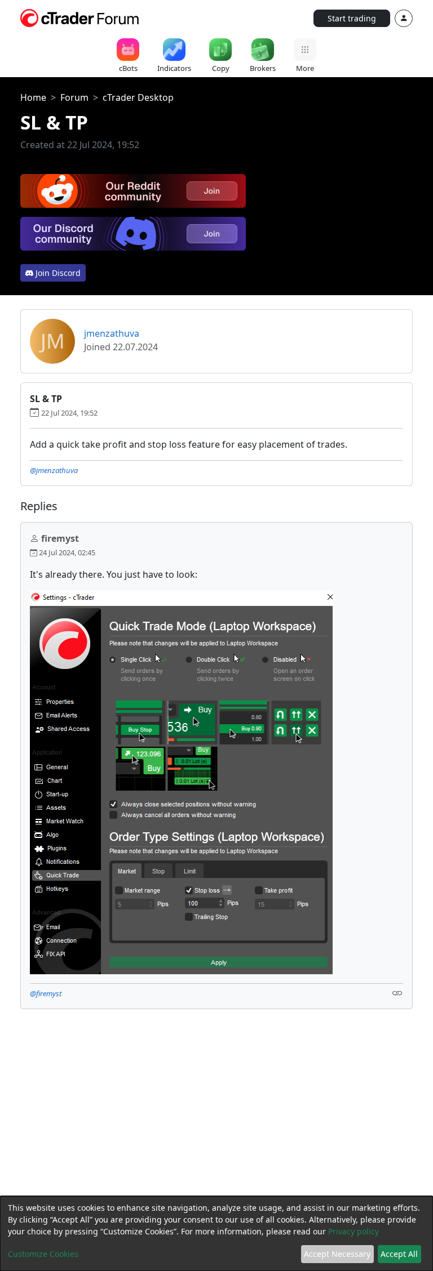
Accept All (399, 1253)
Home (33, 97)
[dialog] (216, 1233)
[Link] (397, 992)
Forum (74, 97)
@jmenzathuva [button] (54, 470)
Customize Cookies (43, 1253)
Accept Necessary (337, 1253)
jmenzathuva (111, 333)
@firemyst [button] (45, 993)
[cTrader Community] (80, 17)
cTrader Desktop (138, 97)
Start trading (352, 18)
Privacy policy (353, 1231)
